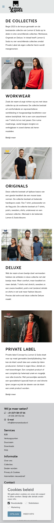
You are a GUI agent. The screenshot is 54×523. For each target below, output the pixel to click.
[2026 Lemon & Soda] (16, 6)
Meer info (28, 514)
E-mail (11, 419)
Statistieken (34, 503)
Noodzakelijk (16, 503)
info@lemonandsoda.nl (18, 422)
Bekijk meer (11, 137)
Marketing (15, 507)
